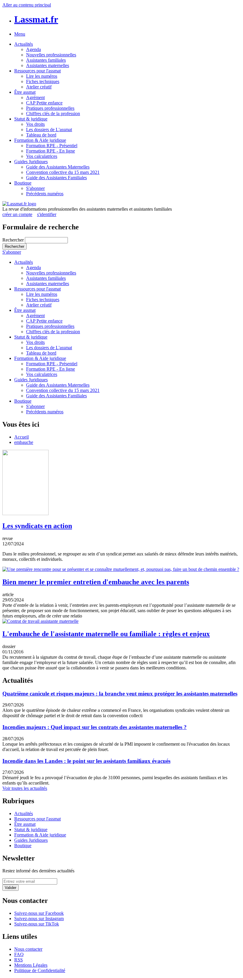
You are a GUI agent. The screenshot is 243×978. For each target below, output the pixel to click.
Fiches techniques (42, 81)
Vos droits (35, 124)
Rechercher (13, 239)
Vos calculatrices (41, 156)
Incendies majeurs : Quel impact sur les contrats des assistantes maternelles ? (94, 727)
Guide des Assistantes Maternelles (57, 166)
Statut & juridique (30, 118)
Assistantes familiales (46, 60)
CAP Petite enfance (44, 102)
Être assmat (25, 92)
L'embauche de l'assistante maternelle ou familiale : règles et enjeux (106, 634)
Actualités (23, 44)
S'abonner (35, 188)
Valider (10, 887)
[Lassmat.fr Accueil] (19, 203)
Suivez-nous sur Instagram (39, 918)
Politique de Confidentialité (39, 970)
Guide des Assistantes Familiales (56, 177)
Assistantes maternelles (47, 65)
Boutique (22, 182)
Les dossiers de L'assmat (49, 129)
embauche (23, 442)
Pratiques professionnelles (50, 108)
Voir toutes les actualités (24, 788)
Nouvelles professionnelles (51, 54)
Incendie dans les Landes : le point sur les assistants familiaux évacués (86, 761)
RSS (18, 959)
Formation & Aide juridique (40, 140)
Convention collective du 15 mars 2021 (63, 172)
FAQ (19, 954)
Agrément (35, 97)
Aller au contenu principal (26, 4)
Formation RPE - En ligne (50, 150)
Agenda (33, 49)
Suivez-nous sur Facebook (39, 913)
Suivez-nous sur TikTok (36, 923)
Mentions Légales (30, 965)
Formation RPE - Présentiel (51, 145)
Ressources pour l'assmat (37, 70)
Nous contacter (28, 949)
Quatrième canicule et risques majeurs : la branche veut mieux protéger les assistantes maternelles (119, 693)
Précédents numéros (44, 193)
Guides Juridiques (31, 161)
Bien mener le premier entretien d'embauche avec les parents (95, 582)
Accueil (21, 436)
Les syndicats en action (37, 526)
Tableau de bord (41, 134)
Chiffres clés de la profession (53, 113)
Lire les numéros (41, 76)
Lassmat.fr (36, 19)
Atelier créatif (39, 86)
